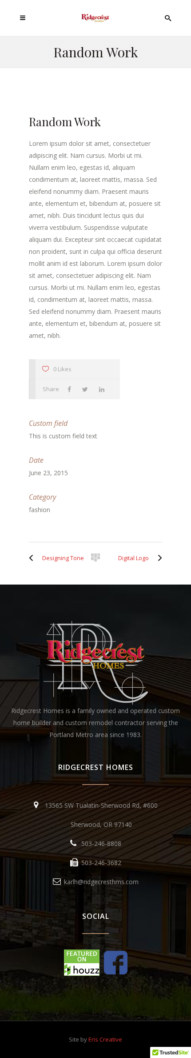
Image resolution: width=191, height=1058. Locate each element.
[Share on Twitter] (87, 389)
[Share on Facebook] (72, 389)
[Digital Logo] (157, 557)
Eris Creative (105, 1039)
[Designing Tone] (33, 557)
